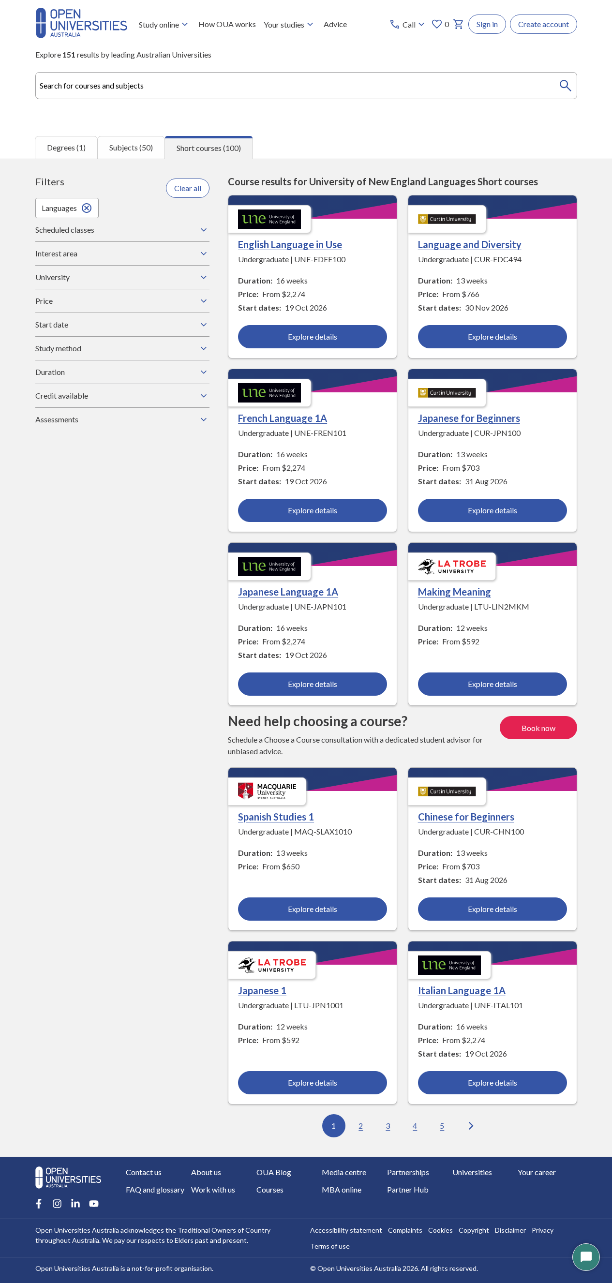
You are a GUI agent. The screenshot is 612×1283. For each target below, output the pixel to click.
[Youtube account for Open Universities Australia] (94, 1203)
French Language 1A (282, 418)
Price (44, 300)
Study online (159, 24)
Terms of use (330, 1246)
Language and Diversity (470, 244)
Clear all (187, 188)
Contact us (144, 1172)
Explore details (312, 336)
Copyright (474, 1230)
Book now (538, 727)
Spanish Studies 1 (276, 816)
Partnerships (408, 1172)
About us (206, 1172)
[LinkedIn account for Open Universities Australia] (75, 1203)
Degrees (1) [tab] (66, 147)
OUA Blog (273, 1172)
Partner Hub (408, 1189)
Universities (472, 1172)
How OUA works (227, 24)
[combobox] (306, 85)
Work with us (213, 1189)
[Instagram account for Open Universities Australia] (57, 1203)
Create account (543, 24)
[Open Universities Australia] (81, 35)
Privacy (542, 1230)
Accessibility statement (346, 1230)
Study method (58, 348)
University (52, 277)
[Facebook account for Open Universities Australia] (39, 1203)
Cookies (440, 1230)
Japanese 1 (262, 990)
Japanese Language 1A (288, 591)
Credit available (61, 395)
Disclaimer (510, 1230)
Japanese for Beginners (469, 418)
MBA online (341, 1189)
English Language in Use (290, 244)
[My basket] (458, 24)
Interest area (56, 253)
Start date (51, 324)
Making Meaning (454, 591)
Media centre (344, 1172)
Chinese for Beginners (466, 816)
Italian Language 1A (462, 990)
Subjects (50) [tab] (131, 147)
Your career (537, 1172)
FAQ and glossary (155, 1189)
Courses (270, 1189)
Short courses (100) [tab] (209, 147)
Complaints (405, 1230)
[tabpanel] (306, 658)
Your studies (284, 24)
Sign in (487, 24)
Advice (335, 24)
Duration (50, 371)
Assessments (56, 419)
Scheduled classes (64, 229)
